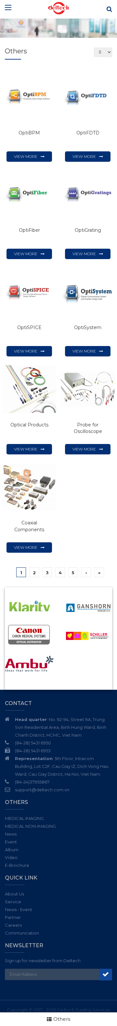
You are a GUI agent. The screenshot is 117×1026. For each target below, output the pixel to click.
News (11, 834)
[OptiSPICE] (29, 291)
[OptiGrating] (87, 194)
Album (12, 849)
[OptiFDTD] (87, 97)
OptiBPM (29, 133)
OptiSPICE (29, 327)
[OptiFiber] (29, 194)
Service (13, 901)
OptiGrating (88, 230)
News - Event (18, 909)
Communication (22, 933)
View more (25, 156)
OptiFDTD (87, 133)
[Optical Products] (29, 389)
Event (11, 841)
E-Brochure (17, 865)
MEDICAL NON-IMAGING (30, 826)
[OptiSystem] (87, 291)
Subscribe (105, 974)
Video (11, 857)
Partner (13, 917)
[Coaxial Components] (29, 487)
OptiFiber (29, 230)
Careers (13, 925)
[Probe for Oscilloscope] (87, 389)
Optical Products (29, 425)
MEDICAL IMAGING (24, 818)
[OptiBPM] (29, 97)
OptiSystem (87, 327)
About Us (14, 893)
